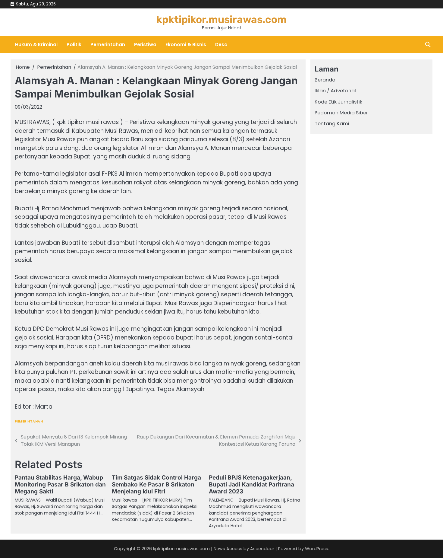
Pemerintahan (107, 44)
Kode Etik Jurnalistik (338, 101)
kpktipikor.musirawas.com (221, 19)
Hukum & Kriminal (36, 44)
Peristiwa (145, 44)
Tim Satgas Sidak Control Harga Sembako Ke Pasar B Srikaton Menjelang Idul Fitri (156, 484)
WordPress (316, 549)
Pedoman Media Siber (341, 112)
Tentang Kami (332, 123)
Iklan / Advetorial (335, 91)
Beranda (325, 79)
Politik (74, 44)
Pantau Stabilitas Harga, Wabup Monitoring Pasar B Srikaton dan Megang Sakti (60, 484)
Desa (221, 44)
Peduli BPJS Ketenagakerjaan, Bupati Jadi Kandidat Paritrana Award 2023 (251, 484)
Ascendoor (262, 549)
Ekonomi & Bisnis (185, 44)
